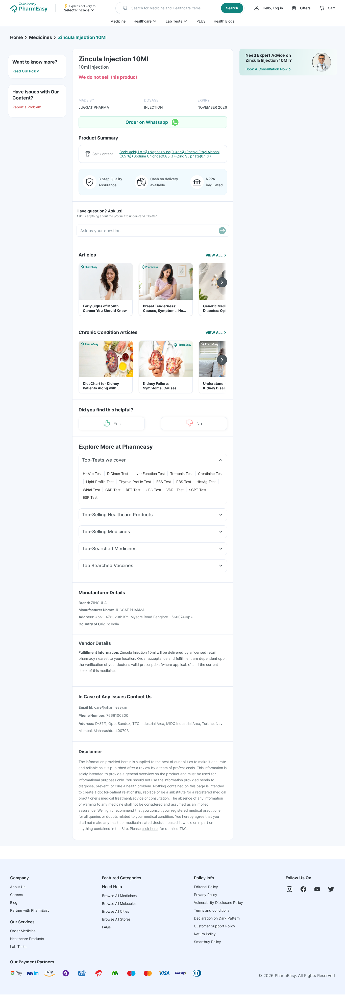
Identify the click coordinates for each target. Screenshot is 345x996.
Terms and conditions (211, 910)
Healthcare (143, 21)
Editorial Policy (206, 887)
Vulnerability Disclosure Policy (218, 902)
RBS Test (183, 482)
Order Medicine (23, 931)
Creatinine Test (210, 473)
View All (214, 255)
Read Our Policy (25, 71)
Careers (16, 894)
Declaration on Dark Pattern (217, 918)
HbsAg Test (206, 482)
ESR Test (90, 497)
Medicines (40, 37)
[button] (179, 8)
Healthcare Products (27, 939)
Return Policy (205, 934)
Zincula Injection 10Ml (82, 37)
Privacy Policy (205, 894)
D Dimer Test (117, 473)
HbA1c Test (92, 473)
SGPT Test (197, 490)
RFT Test (133, 490)
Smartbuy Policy (207, 942)
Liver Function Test (149, 473)
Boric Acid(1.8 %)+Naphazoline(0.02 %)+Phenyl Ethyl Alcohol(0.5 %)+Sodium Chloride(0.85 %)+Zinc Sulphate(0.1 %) (169, 154)
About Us (17, 887)
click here (150, 828)
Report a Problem (26, 107)
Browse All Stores (116, 919)
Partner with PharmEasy (30, 910)
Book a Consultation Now (266, 69)
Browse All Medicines (119, 895)
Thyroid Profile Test (135, 482)
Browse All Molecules (119, 903)
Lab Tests (174, 21)
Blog (13, 902)
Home (16, 37)
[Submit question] (222, 230)
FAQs (106, 927)
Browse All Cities (115, 911)
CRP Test (112, 490)
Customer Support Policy (214, 926)
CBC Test (153, 490)
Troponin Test (181, 473)
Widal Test (91, 490)
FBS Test (163, 482)
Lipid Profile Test (100, 482)
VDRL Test (175, 490)
